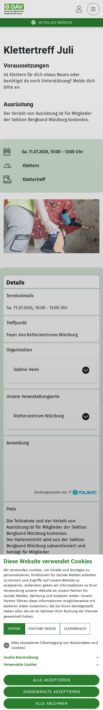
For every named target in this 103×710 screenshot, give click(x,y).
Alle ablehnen (51, 703)
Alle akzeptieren (51, 680)
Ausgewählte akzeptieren (51, 692)
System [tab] (14, 628)
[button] (51, 657)
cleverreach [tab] (75, 628)
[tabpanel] (51, 652)
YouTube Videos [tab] (42, 628)
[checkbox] (51, 645)
